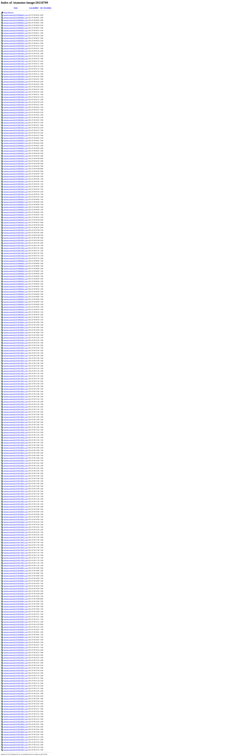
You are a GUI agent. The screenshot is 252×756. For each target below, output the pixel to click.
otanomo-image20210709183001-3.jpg (15, 594)
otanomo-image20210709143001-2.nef (15, 468)
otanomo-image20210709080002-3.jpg (15, 271)
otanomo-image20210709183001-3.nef (15, 596)
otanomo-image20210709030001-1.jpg (15, 107)
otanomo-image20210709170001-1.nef (15, 540)
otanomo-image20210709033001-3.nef (15, 135)
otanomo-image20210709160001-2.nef (15, 514)
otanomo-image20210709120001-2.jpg (15, 389)
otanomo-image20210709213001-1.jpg (15, 675)
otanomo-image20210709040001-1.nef (15, 140)
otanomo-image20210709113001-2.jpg (15, 373)
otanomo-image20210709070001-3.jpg (15, 240)
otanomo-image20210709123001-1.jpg (15, 399)
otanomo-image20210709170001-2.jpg (15, 542)
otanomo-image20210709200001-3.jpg (15, 640)
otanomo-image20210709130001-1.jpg (15, 414)
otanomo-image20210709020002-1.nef (15, 79)
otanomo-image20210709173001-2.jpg (15, 558)
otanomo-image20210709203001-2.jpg (15, 650)
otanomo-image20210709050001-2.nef (15, 176)
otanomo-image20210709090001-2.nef (15, 299)
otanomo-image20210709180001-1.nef (15, 570)
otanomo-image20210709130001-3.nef (15, 427)
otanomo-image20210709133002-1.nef (15, 432)
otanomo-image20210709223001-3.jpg (15, 716)
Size (41, 8)
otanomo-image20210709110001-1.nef (15, 355)
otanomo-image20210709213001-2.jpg (15, 681)
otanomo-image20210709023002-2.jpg (15, 97)
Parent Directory (8, 12)
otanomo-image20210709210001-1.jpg (15, 660)
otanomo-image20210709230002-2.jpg (15, 727)
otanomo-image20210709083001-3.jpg (15, 286)
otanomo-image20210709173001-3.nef (15, 565)
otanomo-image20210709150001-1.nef (15, 478)
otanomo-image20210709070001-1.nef (15, 233)
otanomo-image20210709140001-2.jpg (15, 450)
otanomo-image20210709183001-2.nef (15, 591)
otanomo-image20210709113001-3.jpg (15, 378)
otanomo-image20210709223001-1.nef (15, 709)
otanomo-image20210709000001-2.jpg (15, 20)
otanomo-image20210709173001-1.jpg (15, 553)
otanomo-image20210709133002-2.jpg (15, 435)
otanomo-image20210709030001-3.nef (15, 120)
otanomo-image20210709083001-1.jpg (15, 276)
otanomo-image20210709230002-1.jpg (15, 722)
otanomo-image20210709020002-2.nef (15, 84)
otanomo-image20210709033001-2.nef (15, 130)
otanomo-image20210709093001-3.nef (15, 320)
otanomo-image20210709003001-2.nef (15, 38)
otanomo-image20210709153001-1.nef (15, 494)
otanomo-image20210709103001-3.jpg (15, 348)
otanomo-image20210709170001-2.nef (15, 545)
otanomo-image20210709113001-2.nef (15, 376)
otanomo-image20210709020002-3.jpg (15, 87)
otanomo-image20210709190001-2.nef (15, 606)
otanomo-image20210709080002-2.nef (15, 268)
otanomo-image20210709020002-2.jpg (15, 82)
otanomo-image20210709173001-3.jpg (15, 563)
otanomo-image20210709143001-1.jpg (15, 460)
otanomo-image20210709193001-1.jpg (15, 614)
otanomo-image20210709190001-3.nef (15, 611)
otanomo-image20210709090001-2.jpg (15, 297)
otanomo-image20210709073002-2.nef (15, 253)
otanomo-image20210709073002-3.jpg (15, 256)
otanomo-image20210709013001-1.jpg (15, 61)
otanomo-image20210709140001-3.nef (15, 458)
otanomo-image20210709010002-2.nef (15, 53)
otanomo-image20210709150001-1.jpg (15, 476)
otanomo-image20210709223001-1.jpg (15, 706)
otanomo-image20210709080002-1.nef (15, 263)
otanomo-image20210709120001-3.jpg (15, 394)
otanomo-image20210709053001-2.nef (15, 192)
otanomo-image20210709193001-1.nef (15, 617)
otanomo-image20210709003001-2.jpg (15, 35)
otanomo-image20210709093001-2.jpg (15, 312)
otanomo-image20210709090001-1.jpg (15, 291)
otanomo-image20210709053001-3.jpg (15, 194)
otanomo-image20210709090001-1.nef (15, 294)
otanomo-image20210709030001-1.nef (15, 110)
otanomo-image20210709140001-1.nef (15, 448)
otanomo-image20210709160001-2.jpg (15, 512)
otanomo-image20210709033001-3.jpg (15, 133)
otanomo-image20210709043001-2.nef (15, 161)
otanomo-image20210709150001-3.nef (15, 489)
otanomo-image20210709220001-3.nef (15, 704)
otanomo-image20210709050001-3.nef (15, 181)
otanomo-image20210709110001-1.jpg (15, 353)
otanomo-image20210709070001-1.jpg (15, 230)
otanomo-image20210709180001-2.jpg (15, 573)
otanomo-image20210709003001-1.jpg (15, 30)
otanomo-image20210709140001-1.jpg (15, 445)
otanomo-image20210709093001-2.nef (15, 314)
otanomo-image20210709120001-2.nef (15, 391)
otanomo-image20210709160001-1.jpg (15, 506)
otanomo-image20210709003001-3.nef (15, 43)
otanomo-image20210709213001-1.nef (15, 678)
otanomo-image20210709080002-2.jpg (15, 266)
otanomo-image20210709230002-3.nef (15, 734)
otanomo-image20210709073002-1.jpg (15, 245)
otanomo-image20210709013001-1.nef (15, 64)
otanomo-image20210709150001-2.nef (15, 483)
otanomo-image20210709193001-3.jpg (15, 624)
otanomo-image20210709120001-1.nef (15, 386)
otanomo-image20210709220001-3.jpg (15, 701)
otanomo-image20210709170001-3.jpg (15, 547)
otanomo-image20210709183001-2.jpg (15, 588)
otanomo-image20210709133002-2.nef (15, 437)
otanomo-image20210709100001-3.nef (15, 335)
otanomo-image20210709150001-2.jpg (15, 481)
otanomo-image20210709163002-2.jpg (15, 527)
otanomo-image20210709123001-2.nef (15, 407)
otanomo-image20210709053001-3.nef (15, 197)
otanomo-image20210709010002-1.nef (15, 48)
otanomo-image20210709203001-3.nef (15, 658)
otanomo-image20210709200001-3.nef (15, 642)
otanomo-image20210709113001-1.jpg (15, 368)
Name (16, 8)
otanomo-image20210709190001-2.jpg (15, 604)
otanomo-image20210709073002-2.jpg (15, 250)
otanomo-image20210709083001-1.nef (15, 279)
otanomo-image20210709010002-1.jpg (15, 46)
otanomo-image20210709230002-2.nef (15, 729)
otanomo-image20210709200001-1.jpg (15, 629)
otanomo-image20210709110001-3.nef (15, 366)
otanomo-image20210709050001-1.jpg (15, 169)
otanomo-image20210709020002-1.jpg (15, 76)
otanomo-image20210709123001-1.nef (15, 402)
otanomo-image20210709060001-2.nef (15, 207)
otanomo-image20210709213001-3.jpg (15, 686)
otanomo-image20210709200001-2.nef (15, 637)
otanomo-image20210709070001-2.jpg (15, 235)
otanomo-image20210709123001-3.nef (15, 412)
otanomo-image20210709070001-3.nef (15, 243)
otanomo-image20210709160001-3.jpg (15, 517)
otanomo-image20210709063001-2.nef (15, 222)
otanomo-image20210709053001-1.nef (15, 186)
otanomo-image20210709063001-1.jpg (15, 215)
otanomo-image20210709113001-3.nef (15, 381)
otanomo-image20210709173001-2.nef (15, 560)
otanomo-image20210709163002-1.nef (15, 524)
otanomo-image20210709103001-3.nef (15, 350)
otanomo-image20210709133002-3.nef (15, 442)
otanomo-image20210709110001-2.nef (15, 361)
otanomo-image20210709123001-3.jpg (15, 409)
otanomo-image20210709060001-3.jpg (15, 210)
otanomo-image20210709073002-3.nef (15, 258)
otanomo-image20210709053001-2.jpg (15, 189)
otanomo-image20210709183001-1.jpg (15, 583)
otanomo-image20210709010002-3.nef (15, 58)
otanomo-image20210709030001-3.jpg (15, 117)
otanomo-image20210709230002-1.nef (15, 724)
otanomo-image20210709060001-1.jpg (15, 199)
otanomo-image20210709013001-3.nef (15, 74)
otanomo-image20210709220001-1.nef (15, 693)
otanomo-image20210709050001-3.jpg (15, 179)
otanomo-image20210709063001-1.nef (15, 217)
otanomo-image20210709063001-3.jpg (15, 225)
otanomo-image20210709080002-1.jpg (15, 261)
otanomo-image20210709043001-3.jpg (15, 163)
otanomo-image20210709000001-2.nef (15, 23)
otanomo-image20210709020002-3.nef (15, 89)
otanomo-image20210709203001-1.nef (15, 647)
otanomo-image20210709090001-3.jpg (15, 302)
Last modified (33, 8)
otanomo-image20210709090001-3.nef (15, 304)
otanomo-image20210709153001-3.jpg (15, 501)
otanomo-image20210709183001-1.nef (15, 586)
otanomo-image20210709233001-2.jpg (15, 742)
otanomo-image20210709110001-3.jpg (15, 363)
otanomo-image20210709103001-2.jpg (15, 343)
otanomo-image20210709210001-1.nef (15, 663)
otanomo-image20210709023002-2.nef (15, 99)
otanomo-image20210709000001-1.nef (15, 18)
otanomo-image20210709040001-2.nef (15, 146)
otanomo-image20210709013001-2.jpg (15, 66)
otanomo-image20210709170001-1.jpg (15, 537)
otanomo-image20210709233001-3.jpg (15, 747)
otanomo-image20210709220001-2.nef (15, 698)
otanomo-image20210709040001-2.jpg (15, 143)
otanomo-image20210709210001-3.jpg (15, 670)
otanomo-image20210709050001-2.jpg (15, 174)
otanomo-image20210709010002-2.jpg (15, 51)
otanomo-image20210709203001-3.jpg (15, 655)
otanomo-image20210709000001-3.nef (15, 28)
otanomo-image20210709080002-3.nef (15, 274)
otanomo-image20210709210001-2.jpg (15, 665)
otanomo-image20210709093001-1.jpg (15, 307)
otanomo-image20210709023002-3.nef (15, 105)
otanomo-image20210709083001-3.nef (15, 289)
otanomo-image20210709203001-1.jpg (15, 645)
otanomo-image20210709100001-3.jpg (15, 332)
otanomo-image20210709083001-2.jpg (15, 281)
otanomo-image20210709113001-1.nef (15, 371)
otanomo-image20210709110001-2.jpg (15, 358)
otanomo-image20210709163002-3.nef (15, 535)
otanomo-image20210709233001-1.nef (15, 739)
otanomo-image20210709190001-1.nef (15, 601)
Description (47, 8)
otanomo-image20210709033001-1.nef (15, 125)
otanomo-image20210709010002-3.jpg (15, 56)
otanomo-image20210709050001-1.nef (15, 171)
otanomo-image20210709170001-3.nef (15, 550)
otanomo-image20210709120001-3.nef (15, 396)
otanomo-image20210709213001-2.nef (15, 683)
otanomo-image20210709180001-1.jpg (15, 568)
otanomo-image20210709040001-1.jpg (15, 138)
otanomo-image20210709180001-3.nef (15, 581)
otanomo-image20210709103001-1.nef (15, 340)
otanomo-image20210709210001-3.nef (15, 673)
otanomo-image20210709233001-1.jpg (15, 737)
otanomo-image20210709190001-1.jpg (15, 599)
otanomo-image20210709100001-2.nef (15, 330)
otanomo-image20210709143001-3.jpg (15, 471)
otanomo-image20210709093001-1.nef (15, 309)
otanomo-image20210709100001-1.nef (15, 325)
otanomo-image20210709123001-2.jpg (15, 404)
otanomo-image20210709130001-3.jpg (15, 425)
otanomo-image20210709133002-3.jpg (15, 440)
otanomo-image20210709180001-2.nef (15, 576)
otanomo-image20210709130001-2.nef (15, 422)
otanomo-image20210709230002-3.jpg (15, 732)
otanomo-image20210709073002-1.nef (15, 248)
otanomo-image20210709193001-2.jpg (15, 619)
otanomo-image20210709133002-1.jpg (15, 430)
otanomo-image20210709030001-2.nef (15, 115)
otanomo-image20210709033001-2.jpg (15, 128)
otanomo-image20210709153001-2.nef (15, 499)
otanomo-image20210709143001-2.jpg (15, 466)
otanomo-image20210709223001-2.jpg (15, 711)
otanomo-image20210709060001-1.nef (15, 202)
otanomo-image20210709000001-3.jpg (15, 25)
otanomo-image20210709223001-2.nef (15, 714)
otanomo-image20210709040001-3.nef (15, 151)
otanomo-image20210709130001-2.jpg (15, 419)
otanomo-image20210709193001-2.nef (15, 622)
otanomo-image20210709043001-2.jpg (15, 158)
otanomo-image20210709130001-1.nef (15, 417)
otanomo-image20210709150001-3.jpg (15, 486)
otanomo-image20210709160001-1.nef (15, 509)
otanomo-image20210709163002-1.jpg (15, 522)
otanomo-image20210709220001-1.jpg (15, 691)
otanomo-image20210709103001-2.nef (15, 345)
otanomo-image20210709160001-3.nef (15, 519)
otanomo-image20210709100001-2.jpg (15, 327)
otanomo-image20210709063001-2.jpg (15, 220)
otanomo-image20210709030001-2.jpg (15, 112)
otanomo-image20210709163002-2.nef (15, 530)
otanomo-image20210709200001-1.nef (15, 632)
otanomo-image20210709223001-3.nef (15, 719)
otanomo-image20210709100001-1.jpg (15, 322)
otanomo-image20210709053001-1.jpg (15, 184)
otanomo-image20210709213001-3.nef (15, 688)
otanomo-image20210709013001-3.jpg (15, 71)
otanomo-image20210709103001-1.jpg (15, 338)
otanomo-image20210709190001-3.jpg (15, 609)
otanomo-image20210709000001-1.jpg (15, 15)
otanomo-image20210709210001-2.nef (15, 668)
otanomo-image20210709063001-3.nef (15, 227)
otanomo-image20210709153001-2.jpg (15, 496)
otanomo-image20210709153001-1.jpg (15, 491)
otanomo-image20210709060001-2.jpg (15, 204)
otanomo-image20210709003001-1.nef (15, 33)
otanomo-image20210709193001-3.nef (15, 627)
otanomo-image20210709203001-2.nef (15, 652)
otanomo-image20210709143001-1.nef (15, 463)
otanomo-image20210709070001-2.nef (15, 238)
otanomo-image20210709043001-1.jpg (15, 153)
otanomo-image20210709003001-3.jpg (15, 41)
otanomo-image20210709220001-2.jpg (15, 696)
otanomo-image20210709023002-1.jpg (15, 92)
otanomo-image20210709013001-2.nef (15, 69)
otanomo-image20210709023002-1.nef (15, 94)
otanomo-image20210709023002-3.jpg (15, 102)
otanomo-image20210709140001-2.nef (15, 453)
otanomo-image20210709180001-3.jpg (15, 578)
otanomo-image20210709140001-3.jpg (15, 455)
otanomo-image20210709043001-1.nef (15, 156)
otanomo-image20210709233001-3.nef (15, 750)
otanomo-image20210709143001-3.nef (15, 473)
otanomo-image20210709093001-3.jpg (15, 317)
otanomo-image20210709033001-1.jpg (15, 122)
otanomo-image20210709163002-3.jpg (15, 532)
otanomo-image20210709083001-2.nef (15, 284)
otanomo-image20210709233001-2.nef (15, 745)
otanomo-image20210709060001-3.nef (15, 212)
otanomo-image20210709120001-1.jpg (15, 384)
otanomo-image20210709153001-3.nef (15, 504)
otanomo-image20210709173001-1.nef (15, 555)
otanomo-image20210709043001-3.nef (15, 166)
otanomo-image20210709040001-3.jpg (15, 148)
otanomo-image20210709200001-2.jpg (15, 634)
